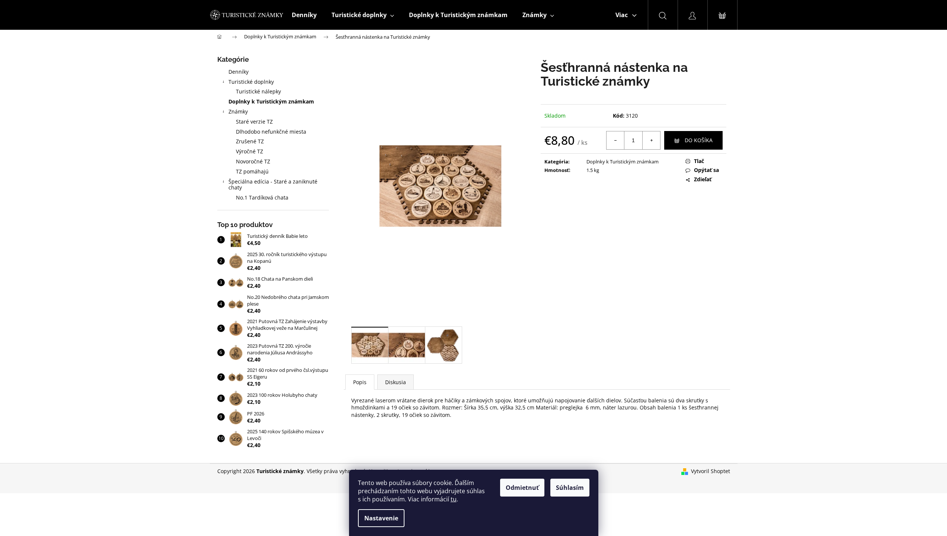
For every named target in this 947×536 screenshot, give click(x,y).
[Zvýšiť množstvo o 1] (651, 140)
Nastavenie (381, 518)
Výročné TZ (249, 151)
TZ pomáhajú (252, 171)
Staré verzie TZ (254, 121)
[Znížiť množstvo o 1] (615, 140)
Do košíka (699, 140)
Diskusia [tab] (395, 382)
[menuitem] (304, 15)
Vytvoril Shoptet (710, 471)
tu (454, 499)
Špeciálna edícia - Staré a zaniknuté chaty (272, 184)
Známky (238, 111)
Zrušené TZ (250, 141)
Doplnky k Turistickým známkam (271, 101)
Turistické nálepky (258, 91)
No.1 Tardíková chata (262, 197)
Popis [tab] (360, 382)
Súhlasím (570, 488)
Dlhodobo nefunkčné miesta (271, 131)
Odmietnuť (522, 488)
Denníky (238, 71)
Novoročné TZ (253, 161)
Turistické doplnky (251, 81)
